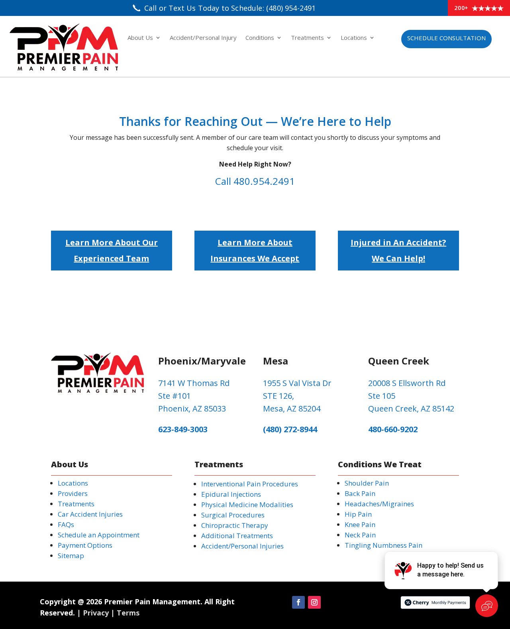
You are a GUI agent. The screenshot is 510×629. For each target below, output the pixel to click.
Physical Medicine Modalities (247, 504)
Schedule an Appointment (98, 534)
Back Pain (360, 493)
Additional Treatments (237, 535)
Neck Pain (360, 534)
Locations (354, 38)
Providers (73, 493)
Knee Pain (360, 524)
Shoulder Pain (367, 483)
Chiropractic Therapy (234, 525)
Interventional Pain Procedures (249, 483)
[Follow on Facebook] (298, 602)
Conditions (259, 38)
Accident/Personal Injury (203, 38)
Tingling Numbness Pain (383, 545)
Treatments (307, 38)
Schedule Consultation (446, 38)
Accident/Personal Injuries (242, 546)
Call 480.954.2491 (255, 181)
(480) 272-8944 (290, 429)
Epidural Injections (231, 494)
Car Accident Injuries (90, 514)
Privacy (96, 612)
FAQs (66, 524)
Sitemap (71, 555)
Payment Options (85, 545)
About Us (140, 38)
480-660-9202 (393, 429)
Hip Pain (358, 514)
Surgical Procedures (233, 514)
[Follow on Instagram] (314, 602)
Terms (128, 612)
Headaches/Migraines (379, 503)
